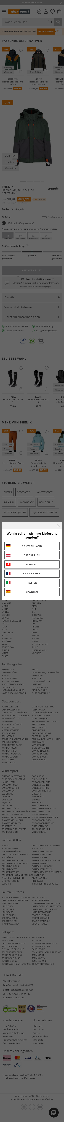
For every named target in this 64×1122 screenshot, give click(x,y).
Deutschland (32, 546)
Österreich (32, 555)
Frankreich (32, 573)
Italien (32, 582)
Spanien (32, 591)
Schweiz (32, 564)
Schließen (58, 525)
